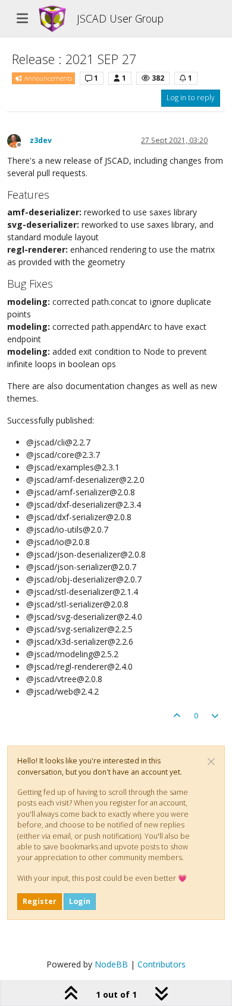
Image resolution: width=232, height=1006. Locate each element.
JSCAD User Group (120, 18)
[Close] (211, 761)
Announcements (47, 78)
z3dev (41, 140)
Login (79, 901)
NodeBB (111, 964)
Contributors (161, 964)
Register (40, 901)
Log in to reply (191, 98)
